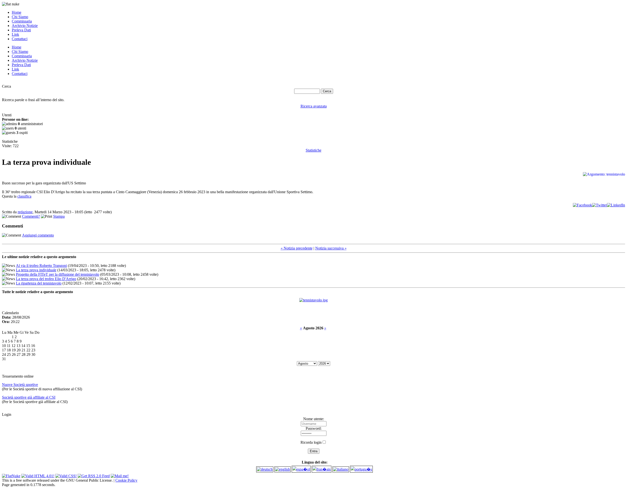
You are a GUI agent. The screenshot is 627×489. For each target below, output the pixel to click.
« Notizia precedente (297, 248)
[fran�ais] (321, 469)
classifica (24, 196)
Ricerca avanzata (314, 106)
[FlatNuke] (11, 475)
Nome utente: (313, 419)
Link (15, 34)
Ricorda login (311, 442)
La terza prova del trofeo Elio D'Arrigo (46, 279)
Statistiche (313, 150)
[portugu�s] (361, 469)
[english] (282, 469)
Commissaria (22, 21)
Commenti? (31, 216)
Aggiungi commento (38, 235)
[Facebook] (582, 205)
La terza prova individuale (36, 270)
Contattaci (19, 39)
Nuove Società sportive (20, 384)
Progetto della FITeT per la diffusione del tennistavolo (57, 274)
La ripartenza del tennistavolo (38, 283)
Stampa (59, 216)
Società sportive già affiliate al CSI (28, 397)
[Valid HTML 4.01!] (37, 475)
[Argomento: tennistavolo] (313, 300)
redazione (25, 212)
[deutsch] (264, 469)
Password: (314, 428)
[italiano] (340, 469)
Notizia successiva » (331, 248)
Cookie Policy (126, 480)
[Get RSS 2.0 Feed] (94, 475)
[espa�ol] (301, 469)
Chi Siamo (20, 17)
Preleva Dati (21, 30)
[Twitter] (599, 205)
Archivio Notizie (25, 26)
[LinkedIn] (616, 205)
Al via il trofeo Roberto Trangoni (41, 265)
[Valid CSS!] (66, 475)
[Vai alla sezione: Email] (120, 475)
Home (16, 12)
